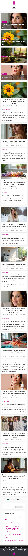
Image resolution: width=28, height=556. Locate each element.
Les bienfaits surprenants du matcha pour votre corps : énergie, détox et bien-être (13, 59)
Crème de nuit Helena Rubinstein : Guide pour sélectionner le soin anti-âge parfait (14, 76)
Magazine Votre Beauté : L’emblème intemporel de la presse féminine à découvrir (14, 435)
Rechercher (7, 505)
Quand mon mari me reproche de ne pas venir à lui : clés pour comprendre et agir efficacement (14, 477)
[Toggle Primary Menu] (14, 7)
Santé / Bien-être (5, 39)
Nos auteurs (7, 547)
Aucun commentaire (21, 106)
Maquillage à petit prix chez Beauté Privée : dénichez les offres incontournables (13, 25)
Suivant (18, 499)
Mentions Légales (15, 547)
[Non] (26, 552)
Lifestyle (5, 149)
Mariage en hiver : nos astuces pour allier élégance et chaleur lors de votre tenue (14, 226)
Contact (21, 547)
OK (14, 554)
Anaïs (13, 105)
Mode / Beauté (4, 22)
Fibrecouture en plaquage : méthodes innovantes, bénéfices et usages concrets (14, 352)
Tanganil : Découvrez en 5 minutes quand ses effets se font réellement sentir (14, 42)
